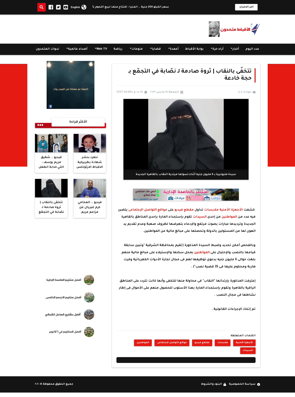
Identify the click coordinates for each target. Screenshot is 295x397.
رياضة (118, 49)
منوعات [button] (137, 49)
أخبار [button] (235, 49)
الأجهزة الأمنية (231, 210)
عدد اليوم (252, 49)
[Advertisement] (97, 28)
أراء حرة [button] (218, 49)
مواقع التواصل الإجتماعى (148, 210)
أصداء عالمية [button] (77, 49)
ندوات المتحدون (47, 49)
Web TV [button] (101, 49)
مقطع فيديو (184, 210)
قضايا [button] (156, 49)
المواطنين (229, 217)
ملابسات (211, 210)
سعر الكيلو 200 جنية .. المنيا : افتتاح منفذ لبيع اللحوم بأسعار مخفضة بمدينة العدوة (122, 7)
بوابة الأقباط (194, 49)
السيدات (200, 217)
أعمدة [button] (174, 49)
